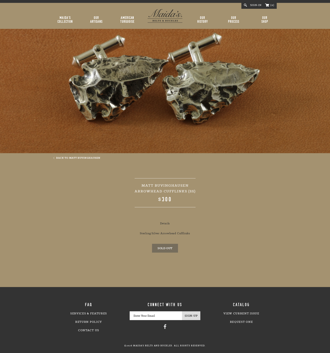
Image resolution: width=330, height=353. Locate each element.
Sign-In (256, 5)
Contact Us (88, 330)
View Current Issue (241, 313)
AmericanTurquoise (127, 20)
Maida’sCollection (65, 20)
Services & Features (88, 313)
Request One (241, 322)
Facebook (165, 326)
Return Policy (88, 322)
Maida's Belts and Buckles (165, 16)
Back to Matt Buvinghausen (78, 157)
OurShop (264, 20)
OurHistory (202, 20)
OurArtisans (96, 20)
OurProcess (233, 20)
